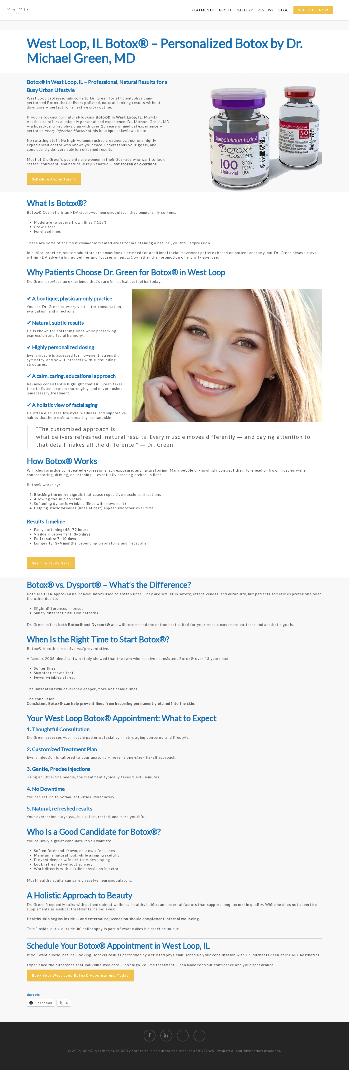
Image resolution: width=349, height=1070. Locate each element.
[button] (54, 179)
